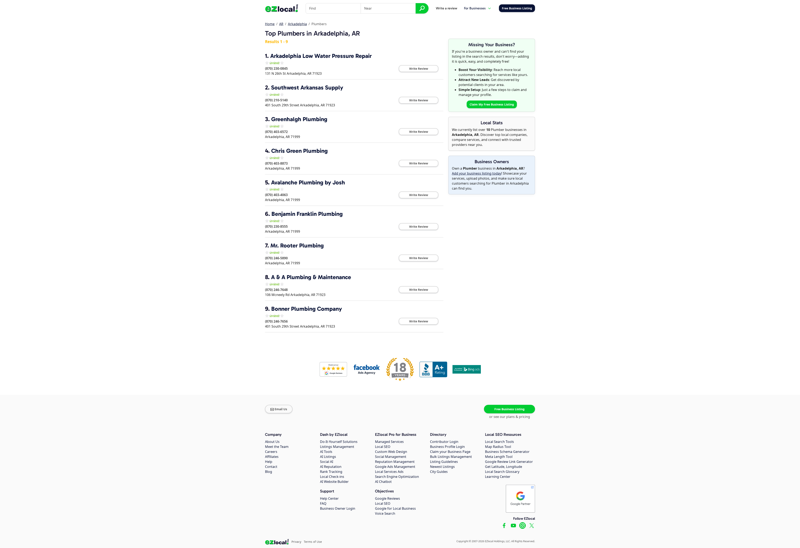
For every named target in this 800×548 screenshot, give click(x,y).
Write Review (418, 69)
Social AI (326, 461)
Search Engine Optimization (397, 476)
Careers (271, 451)
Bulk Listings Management (451, 456)
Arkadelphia (297, 24)
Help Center (329, 498)
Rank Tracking (331, 471)
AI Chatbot (383, 481)
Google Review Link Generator (509, 461)
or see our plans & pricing (509, 416)
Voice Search (385, 513)
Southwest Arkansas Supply (307, 87)
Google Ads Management (395, 466)
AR (281, 24)
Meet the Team (277, 446)
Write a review (446, 8)
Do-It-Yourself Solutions (339, 441)
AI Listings (328, 456)
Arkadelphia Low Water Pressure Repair (321, 55)
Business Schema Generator (507, 451)
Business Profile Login (447, 446)
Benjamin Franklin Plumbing (307, 213)
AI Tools (326, 451)
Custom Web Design (391, 451)
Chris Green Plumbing (299, 150)
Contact (271, 466)
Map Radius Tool (498, 446)
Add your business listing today (476, 173)
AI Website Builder (334, 481)
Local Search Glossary (502, 471)
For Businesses (475, 8)
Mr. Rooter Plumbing (297, 245)
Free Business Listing (509, 409)
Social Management (390, 456)
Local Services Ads (389, 471)
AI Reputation (330, 466)
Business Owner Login (337, 508)
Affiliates (272, 456)
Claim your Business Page (450, 451)
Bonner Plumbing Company (306, 308)
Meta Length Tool (498, 456)
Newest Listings (442, 466)
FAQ (323, 503)
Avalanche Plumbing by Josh (308, 182)
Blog (268, 471)
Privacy (296, 542)
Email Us (281, 409)
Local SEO (382, 446)
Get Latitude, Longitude (503, 466)
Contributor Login (444, 441)
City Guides (439, 471)
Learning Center (497, 476)
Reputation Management (395, 461)
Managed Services (389, 441)
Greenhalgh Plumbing (299, 119)
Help (268, 461)
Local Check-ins (332, 476)
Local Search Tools (499, 441)
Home (270, 24)
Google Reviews (387, 498)
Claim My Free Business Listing (492, 104)
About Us (272, 441)
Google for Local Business (395, 508)
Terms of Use (313, 542)
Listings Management (337, 446)
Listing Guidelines (444, 461)
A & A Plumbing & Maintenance (311, 277)
